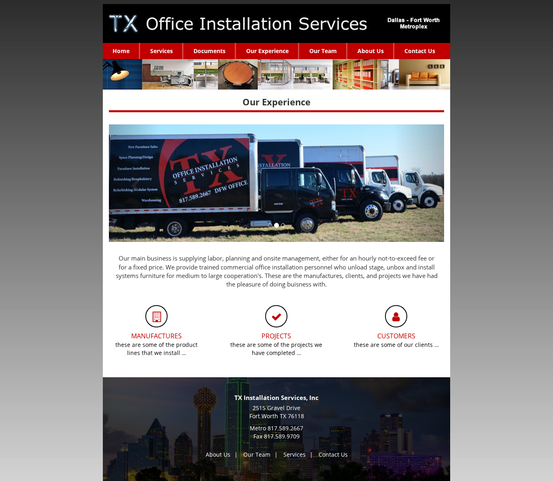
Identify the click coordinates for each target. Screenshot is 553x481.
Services (294, 454)
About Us (218, 454)
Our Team (256, 454)
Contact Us (333, 454)
